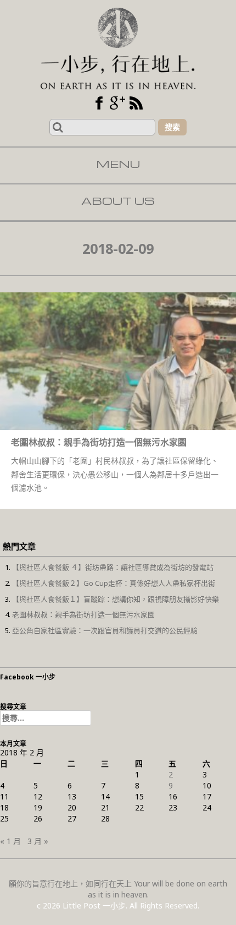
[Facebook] (98, 103)
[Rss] (136, 103)
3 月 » (37, 841)
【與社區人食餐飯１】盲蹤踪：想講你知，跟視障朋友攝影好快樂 (115, 599)
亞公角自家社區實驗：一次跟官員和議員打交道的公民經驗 (105, 630)
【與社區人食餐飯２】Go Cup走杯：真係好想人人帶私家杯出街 (113, 583)
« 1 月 (10, 841)
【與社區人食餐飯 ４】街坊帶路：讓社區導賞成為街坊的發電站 (112, 567)
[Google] (117, 103)
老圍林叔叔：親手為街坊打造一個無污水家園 (83, 614)
